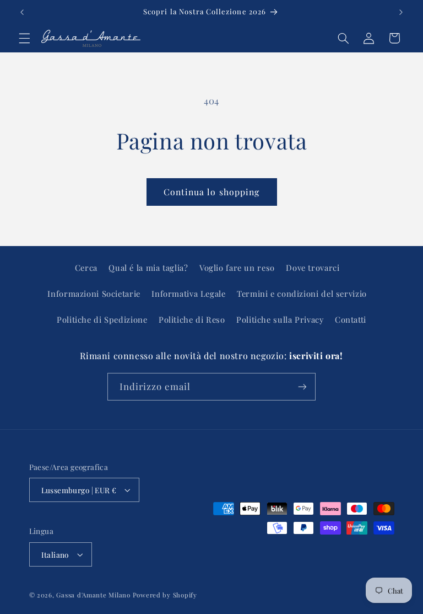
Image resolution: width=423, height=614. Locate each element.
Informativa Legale (188, 293)
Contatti (350, 319)
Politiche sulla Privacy (280, 319)
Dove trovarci (312, 267)
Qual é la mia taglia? (148, 267)
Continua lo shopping (211, 191)
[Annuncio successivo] (401, 12)
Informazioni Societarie (93, 293)
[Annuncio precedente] (22, 12)
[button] (24, 38)
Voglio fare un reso (237, 267)
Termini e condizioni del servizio (302, 293)
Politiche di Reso (192, 319)
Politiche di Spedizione (102, 319)
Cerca (86, 267)
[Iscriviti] (302, 386)
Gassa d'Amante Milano (93, 595)
